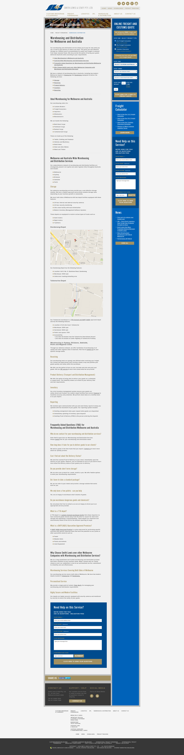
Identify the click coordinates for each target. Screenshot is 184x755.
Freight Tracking (132, 8)
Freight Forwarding (72, 15)
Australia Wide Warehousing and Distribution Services (71, 60)
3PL (93, 14)
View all (124, 243)
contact (57, 439)
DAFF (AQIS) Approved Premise (62, 529)
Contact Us (130, 14)
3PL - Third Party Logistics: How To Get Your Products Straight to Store (126, 223)
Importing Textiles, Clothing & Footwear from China (78, 719)
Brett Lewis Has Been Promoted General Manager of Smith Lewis (126, 228)
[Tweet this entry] (68, 678)
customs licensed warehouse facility (72, 515)
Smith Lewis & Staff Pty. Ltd (78, 8)
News (110, 8)
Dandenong (78, 75)
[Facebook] (119, 5)
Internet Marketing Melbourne (124, 747)
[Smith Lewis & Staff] (54, 10)
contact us (90, 349)
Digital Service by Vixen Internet (63, 747)
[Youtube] (136, 5)
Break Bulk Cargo (76, 715)
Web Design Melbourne (104, 747)
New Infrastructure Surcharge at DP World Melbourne (124, 234)
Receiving (57, 83)
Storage (56, 80)
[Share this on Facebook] (62, 678)
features (96, 393)
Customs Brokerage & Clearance (55, 15)
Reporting (57, 90)
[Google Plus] (132, 5)
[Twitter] (123, 5)
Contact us (87, 449)
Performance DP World (124, 239)
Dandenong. (76, 576)
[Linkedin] (127, 5)
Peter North (77, 585)
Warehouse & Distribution (104, 15)
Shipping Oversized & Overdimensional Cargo (79, 730)
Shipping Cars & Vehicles (75, 726)
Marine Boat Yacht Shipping (75, 723)
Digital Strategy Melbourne (85, 747)
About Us (118, 14)
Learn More (125, 132)
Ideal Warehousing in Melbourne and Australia (69, 58)
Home (104, 8)
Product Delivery (59, 85)
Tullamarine (67, 75)
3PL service (64, 369)
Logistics (85, 14)
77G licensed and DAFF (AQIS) (80, 320)
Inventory (57, 88)
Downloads (118, 8)
